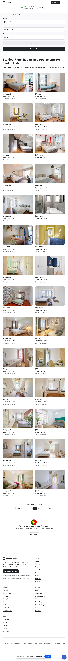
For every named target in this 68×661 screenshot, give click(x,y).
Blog (36, 599)
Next (49, 508)
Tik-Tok (5, 628)
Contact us (38, 593)
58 (32, 508)
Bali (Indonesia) (39, 572)
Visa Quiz (5, 599)
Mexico (37, 581)
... (28, 508)
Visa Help (5, 590)
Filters (35, 43)
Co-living (37, 607)
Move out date (6, 33)
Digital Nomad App (40, 596)
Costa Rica (38, 570)
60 (38, 508)
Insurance (5, 596)
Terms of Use (38, 643)
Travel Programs (40, 602)
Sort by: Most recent (55, 67)
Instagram (6, 619)
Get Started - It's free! (10, 571)
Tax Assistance (7, 593)
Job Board (6, 607)
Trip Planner (6, 605)
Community (6, 602)
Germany (38, 578)
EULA (63, 643)
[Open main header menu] (63, 2)
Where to (5, 18)
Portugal (15, 15)
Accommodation (7, 15)
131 (46, 508)
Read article (33, 534)
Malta (37, 575)
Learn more (40, 7)
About (37, 590)
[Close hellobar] (66, 7)
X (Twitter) (6, 631)
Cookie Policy (56, 643)
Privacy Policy (28, 643)
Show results (34, 49)
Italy (36, 567)
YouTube (5, 625)
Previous (19, 508)
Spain (37, 561)
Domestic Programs (41, 605)
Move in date (6, 26)
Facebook (5, 622)
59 (35, 508)
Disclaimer (47, 643)
